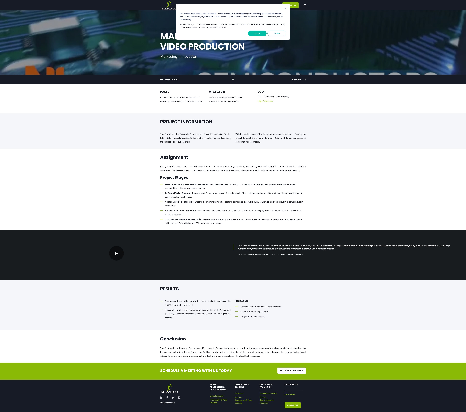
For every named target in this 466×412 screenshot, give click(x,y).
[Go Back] (233, 79)
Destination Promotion (268, 393)
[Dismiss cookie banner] (285, 9)
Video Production (217, 396)
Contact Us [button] (290, 5)
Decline (277, 33)
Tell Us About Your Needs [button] (291, 370)
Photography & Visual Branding (218, 401)
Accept (257, 33)
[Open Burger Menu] (304, 5)
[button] (116, 253)
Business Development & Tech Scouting (243, 400)
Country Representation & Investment (267, 400)
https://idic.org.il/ (265, 101)
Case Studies (290, 394)
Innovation (239, 393)
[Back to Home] (169, 5)
